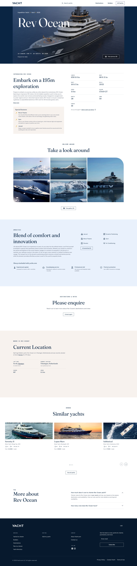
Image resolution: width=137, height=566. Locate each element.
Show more (16, 102)
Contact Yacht (111, 560)
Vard (32, 12)
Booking (15, 533)
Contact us (74, 540)
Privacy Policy (101, 560)
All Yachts (120, 3)
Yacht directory (17, 549)
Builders (110, 3)
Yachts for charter (18, 536)
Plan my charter (18, 546)
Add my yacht (46, 536)
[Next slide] (125, 464)
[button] (7, 430)
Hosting (44, 533)
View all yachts (71, 472)
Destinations (99, 3)
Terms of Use (121, 560)
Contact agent (68, 314)
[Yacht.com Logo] (17, 3)
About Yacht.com (76, 536)
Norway (20, 355)
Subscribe (112, 544)
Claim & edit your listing (87, 109)
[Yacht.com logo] (18, 526)
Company (73, 533)
